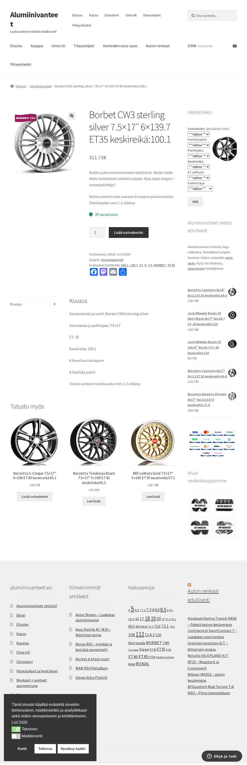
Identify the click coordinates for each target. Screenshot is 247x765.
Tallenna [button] (45, 749)
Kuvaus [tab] (16, 304)
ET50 (152, 657)
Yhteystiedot (81, 25)
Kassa (93, 15)
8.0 (157, 609)
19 (153, 618)
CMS (166, 643)
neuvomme (196, 268)
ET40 (133, 656)
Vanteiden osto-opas (120, 45)
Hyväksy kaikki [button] (73, 749)
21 (163, 619)
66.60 (145, 626)
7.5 (150, 265)
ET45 (143, 656)
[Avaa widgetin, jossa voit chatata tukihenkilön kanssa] (221, 757)
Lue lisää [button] (19, 722)
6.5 (137, 610)
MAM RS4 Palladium (91, 668)
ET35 (171, 265)
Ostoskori (111, 15)
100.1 (124, 265)
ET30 (153, 650)
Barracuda (136, 642)
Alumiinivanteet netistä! (36, 605)
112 (140, 634)
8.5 (163, 609)
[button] (72, 116)
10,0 (131, 619)
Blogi (20, 615)
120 (158, 635)
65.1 (173, 619)
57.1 (168, 619)
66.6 (138, 626)
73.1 (165, 626)
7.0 (143, 610)
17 (141, 265)
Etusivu (77, 15)
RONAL (143, 664)
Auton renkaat (158, 45)
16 (137, 618)
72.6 (157, 626)
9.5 (171, 610)
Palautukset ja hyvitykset (37, 671)
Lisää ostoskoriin (128, 232)
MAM (131, 664)
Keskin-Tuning (165, 657)
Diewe (144, 649)
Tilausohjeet (152, 15)
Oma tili (131, 15)
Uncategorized (40, 86)
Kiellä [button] (22, 749)
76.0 (172, 626)
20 (158, 618)
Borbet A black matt (92, 659)
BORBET (160, 265)
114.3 (150, 635)
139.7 (134, 265)
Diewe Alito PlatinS (91, 677)
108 (131, 635)
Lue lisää (94, 501)
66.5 (131, 626)
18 (147, 618)
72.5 (150, 626)
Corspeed (133, 649)
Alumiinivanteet (34, 19)
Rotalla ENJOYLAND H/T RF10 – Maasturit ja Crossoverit (208, 661)
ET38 (168, 649)
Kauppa (37, 45)
